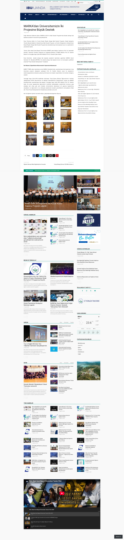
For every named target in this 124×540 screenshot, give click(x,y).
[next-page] (27, 255)
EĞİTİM (30, 14)
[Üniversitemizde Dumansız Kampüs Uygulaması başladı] (54, 349)
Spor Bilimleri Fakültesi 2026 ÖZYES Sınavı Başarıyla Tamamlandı (91, 424)
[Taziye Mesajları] (25, 18)
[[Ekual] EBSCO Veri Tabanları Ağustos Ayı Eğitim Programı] (27, 469)
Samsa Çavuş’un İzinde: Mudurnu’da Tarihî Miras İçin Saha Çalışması (38, 440)
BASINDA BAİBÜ (55, 1)
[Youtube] (99, 1)
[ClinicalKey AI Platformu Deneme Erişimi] (27, 447)
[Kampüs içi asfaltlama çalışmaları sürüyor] (27, 424)
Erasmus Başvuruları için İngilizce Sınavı (87, 54)
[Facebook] (94, 1)
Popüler (72, 322)
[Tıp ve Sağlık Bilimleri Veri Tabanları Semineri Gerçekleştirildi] (35, 333)
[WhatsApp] (43, 155)
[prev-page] (24, 255)
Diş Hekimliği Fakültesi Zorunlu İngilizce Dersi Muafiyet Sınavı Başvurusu (88, 42)
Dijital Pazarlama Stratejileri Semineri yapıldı (33, 304)
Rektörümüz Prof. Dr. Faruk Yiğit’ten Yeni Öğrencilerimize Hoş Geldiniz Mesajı (65, 431)
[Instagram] (96, 1)
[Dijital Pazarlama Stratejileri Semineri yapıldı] (35, 295)
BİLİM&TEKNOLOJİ (52, 14)
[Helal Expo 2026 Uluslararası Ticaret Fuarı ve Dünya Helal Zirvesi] (80, 469)
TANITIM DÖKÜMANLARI (40, 1)
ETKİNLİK (73, 14)
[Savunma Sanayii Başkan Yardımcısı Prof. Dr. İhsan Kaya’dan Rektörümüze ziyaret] (54, 447)
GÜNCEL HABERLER (29, 215)
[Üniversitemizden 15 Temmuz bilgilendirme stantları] (88, 204)
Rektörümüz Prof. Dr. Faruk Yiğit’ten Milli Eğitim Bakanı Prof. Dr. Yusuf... (66, 424)
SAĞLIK (37, 14)
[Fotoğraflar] (92, 14)
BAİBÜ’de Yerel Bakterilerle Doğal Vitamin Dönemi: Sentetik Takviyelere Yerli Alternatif (61, 305)
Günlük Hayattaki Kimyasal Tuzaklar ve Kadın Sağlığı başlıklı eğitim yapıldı (66, 342)
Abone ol (118, 536)
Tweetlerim (79, 64)
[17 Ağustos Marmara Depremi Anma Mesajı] (54, 440)
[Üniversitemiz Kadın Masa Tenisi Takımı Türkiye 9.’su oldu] (54, 368)
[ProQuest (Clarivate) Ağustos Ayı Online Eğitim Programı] (27, 454)
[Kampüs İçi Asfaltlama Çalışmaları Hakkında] (80, 447)
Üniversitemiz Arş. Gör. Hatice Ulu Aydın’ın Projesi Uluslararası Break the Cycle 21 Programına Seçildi (35, 278)
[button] (98, 14)
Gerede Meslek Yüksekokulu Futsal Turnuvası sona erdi (35, 385)
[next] (98, 170)
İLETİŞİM (68, 1)
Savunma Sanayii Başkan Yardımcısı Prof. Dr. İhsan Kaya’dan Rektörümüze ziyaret (66, 447)
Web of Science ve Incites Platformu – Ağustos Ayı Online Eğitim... (66, 454)
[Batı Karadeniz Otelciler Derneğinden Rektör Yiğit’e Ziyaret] (50, 192)
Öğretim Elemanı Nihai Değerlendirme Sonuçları (35, 164)
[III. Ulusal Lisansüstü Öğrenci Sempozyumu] (80, 462)
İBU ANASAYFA (62, 1)
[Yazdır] (50, 155)
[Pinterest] (57, 155)
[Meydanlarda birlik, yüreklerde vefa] (88, 193)
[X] (98, 1)
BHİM (33, 1)
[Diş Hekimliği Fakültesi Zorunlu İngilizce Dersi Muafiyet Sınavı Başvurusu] (54, 227)
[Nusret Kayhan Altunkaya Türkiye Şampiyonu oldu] (54, 382)
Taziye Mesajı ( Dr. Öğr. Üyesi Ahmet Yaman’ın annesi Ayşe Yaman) (88, 36)
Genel (80, 205)
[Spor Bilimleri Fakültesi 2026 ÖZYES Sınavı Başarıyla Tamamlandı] (80, 424)
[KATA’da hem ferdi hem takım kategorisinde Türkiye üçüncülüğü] (54, 375)
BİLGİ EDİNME (48, 1)
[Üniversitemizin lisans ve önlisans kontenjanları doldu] (27, 431)
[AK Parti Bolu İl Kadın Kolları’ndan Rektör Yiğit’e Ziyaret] (88, 181)
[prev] (96, 170)
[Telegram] (40, 155)
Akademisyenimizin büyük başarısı (61, 276)
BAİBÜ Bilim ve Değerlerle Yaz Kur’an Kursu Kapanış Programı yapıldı (39, 462)
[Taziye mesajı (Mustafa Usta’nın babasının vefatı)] (54, 462)
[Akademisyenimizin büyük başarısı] (62, 269)
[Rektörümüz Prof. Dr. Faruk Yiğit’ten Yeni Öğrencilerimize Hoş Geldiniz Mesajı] (54, 431)
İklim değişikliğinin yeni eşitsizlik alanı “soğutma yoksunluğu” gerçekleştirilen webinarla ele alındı (88, 31)
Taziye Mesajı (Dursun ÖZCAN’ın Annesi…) (64, 164)
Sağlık (26, 322)
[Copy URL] (53, 155)
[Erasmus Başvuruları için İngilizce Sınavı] (54, 241)
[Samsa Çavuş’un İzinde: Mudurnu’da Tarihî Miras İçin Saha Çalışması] (27, 440)
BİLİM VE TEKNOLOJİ (30, 260)
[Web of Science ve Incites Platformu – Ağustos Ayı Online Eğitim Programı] (54, 454)
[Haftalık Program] (88, 301)
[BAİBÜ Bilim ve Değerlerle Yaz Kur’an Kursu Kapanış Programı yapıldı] (27, 462)
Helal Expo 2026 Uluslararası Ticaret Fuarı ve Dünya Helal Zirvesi (91, 469)
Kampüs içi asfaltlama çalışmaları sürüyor (88, 76)
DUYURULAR (81, 14)
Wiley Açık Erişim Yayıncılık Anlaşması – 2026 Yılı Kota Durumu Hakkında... (91, 454)
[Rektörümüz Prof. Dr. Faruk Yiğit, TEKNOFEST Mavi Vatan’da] (80, 417)
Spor (25, 362)
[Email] (47, 155)
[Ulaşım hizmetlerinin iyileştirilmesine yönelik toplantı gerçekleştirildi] (54, 469)
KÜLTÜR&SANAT (64, 14)
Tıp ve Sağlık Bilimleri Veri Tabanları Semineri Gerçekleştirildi (35, 345)
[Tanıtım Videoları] (88, 14)
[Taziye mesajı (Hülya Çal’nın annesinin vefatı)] (80, 440)
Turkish (81, 2)
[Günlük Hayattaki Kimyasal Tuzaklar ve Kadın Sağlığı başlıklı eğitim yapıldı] (54, 341)
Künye (72, 1)
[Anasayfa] (25, 14)
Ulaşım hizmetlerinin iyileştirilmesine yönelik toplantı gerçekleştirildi (66, 469)
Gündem (27, 201)
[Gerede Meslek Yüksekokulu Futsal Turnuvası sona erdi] (35, 374)
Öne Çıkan (66, 322)
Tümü (61, 322)
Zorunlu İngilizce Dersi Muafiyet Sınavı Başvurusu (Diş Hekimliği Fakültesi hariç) (89, 48)
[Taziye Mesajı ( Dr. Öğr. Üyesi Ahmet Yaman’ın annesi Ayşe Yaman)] (54, 220)
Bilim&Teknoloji (27, 273)
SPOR (43, 14)
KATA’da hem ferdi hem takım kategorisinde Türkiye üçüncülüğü (65, 375)
